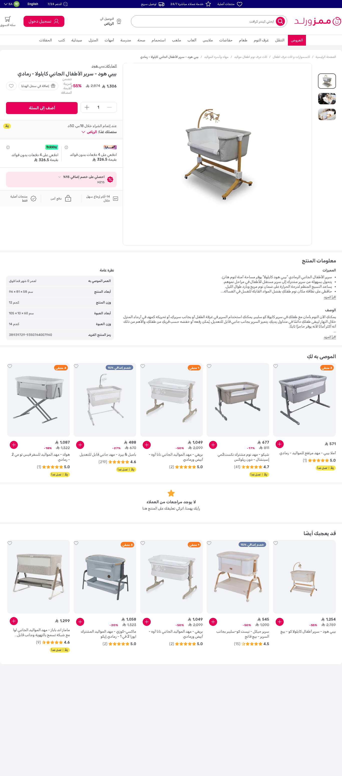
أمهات (109, 40)
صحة (141, 40)
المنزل (93, 40)
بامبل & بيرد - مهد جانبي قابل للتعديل (108, 454)
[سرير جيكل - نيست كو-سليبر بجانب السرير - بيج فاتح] (238, 577)
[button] (58, 4)
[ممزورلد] (317, 21)
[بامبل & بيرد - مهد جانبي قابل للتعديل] (105, 400)
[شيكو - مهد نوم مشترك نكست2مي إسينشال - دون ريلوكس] (238, 400)
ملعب (176, 40)
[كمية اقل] (109, 107)
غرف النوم (261, 40)
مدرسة (125, 40)
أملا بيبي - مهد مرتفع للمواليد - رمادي (307, 453)
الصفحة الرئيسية (325, 57)
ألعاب (192, 40)
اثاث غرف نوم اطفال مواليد (250, 57)
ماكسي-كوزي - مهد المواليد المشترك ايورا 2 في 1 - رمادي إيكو (108, 634)
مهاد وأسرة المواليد (216, 57)
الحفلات (45, 40)
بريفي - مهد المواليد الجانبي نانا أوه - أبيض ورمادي (176, 457)
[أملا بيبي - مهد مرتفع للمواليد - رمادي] (304, 400)
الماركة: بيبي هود (104, 66)
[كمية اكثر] (87, 107)
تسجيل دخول (40, 21)
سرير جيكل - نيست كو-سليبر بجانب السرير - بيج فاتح (242, 634)
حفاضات (226, 40)
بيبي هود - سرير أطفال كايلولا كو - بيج (308, 631)
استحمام (158, 40)
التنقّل (279, 40)
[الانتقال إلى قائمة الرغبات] (11, 85)
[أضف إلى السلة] (280, 444)
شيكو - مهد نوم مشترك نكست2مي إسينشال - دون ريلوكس (243, 457)
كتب (61, 40)
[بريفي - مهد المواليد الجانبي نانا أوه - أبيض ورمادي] (171, 400)
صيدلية (76, 40)
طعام (243, 40)
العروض (297, 40)
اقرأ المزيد (330, 297)
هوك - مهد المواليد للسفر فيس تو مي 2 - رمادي (41, 457)
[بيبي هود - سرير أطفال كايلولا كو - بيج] (304, 577)
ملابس (208, 40)
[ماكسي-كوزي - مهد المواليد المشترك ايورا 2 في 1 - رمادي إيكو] (105, 577)
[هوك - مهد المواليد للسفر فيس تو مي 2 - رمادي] (38, 400)
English (33, 4)
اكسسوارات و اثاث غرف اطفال (291, 57)
